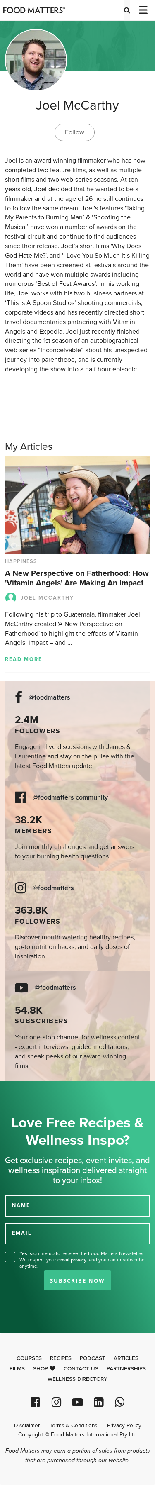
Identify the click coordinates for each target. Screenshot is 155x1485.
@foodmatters (49, 697)
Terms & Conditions (73, 1425)
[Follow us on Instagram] (56, 1402)
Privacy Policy (124, 1425)
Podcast (92, 1358)
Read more (23, 659)
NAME (21, 1205)
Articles (126, 1358)
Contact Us (81, 1369)
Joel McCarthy (47, 598)
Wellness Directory (77, 1379)
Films (17, 1369)
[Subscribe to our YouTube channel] (77, 1402)
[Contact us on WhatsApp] (119, 1402)
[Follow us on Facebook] (35, 1402)
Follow (74, 132)
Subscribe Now (77, 1280)
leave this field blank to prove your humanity (33, 1090)
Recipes (61, 1358)
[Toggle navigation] (142, 10)
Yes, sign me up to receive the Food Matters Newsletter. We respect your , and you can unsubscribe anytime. (82, 1260)
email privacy (71, 1260)
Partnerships (126, 1369)
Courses (29, 1358)
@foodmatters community (70, 797)
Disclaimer (27, 1425)
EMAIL (22, 1233)
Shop (41, 1369)
